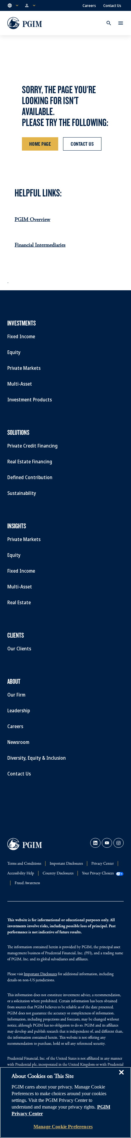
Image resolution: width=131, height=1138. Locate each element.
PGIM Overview (32, 220)
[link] (95, 843)
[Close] (121, 1076)
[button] (13, 5)
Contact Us (112, 5)
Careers (89, 5)
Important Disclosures (40, 974)
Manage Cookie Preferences (63, 1126)
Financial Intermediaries (40, 245)
